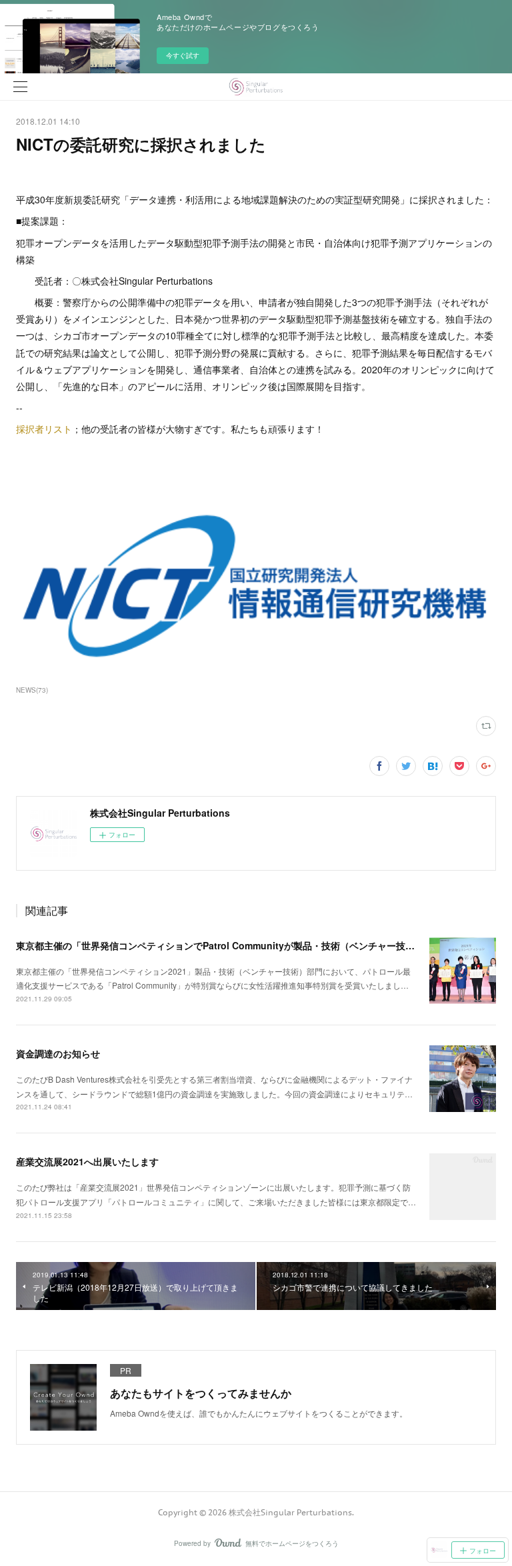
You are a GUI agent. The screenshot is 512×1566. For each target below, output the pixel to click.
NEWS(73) (32, 690)
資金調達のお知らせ (58, 1053)
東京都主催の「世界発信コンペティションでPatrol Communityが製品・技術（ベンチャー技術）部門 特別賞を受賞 (258, 945)
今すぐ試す (182, 55)
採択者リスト (44, 428)
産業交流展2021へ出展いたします (87, 1161)
